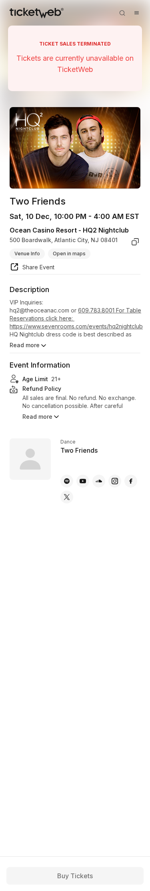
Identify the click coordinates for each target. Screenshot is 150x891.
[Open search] (122, 13)
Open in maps (69, 254)
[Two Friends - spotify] (66, 481)
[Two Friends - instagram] (114, 481)
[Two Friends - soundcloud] (98, 481)
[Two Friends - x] (66, 497)
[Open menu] (136, 13)
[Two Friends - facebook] (130, 481)
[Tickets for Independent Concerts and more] (37, 12)
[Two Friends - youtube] (82, 481)
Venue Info (27, 254)
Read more (25, 345)
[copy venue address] (135, 242)
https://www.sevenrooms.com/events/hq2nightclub (76, 326)
